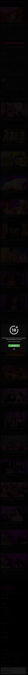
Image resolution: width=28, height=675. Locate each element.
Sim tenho (14, 345)
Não (14, 349)
